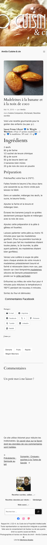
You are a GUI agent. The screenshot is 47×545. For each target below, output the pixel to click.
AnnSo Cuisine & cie (11, 51)
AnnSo (22, 109)
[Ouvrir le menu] (44, 51)
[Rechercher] (38, 511)
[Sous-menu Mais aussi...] (28, 504)
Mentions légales (26, 540)
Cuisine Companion (15, 113)
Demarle (8, 350)
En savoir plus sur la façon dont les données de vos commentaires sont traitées (23, 444)
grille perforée (23, 276)
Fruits (18, 350)
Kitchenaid (28, 113)
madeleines (36, 269)
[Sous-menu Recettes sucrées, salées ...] (34, 494)
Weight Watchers (12, 354)
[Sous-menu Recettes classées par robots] (29, 499)
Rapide (27, 350)
